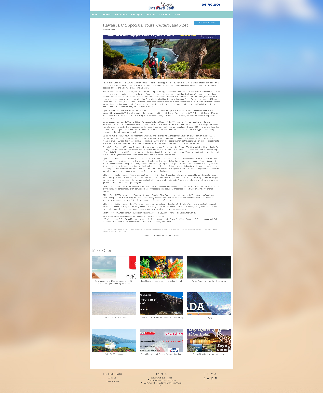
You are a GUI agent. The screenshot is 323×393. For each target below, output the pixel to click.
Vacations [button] (163, 14)
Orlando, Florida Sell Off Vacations (114, 317)
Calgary (209, 317)
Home (94, 14)
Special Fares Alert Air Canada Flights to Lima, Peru (161, 354)
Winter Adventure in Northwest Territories (209, 281)
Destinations (121, 14)
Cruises (176, 14)
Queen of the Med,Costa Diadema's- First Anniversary (161, 317)
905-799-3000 (210, 5)
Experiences (106, 14)
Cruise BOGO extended (114, 354)
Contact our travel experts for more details (161, 235)
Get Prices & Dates (207, 22)
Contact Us (150, 14)
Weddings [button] (135, 14)
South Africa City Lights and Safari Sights (209, 354)
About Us (112, 378)
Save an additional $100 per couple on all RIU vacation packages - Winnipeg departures (113, 282)
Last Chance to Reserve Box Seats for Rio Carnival (161, 281)
